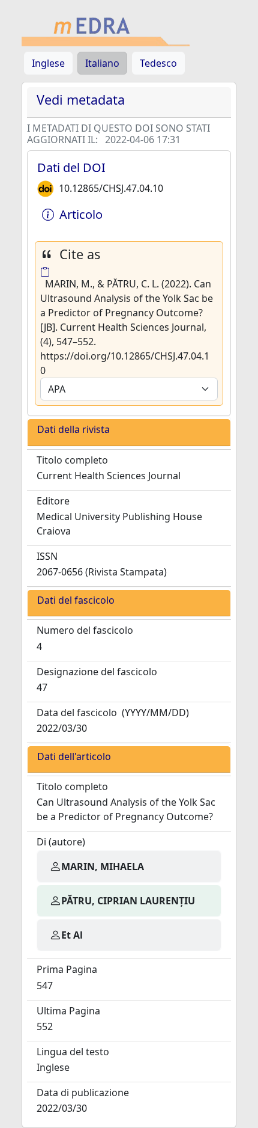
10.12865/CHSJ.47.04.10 (111, 188)
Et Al (72, 935)
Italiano (102, 63)
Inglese (48, 63)
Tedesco (158, 63)
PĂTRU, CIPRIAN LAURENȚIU (128, 900)
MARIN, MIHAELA (102, 866)
